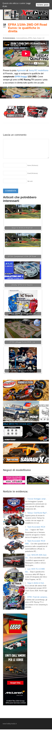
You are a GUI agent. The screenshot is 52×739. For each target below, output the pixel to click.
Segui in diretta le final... (36, 583)
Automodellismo (21, 38)
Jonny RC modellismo (38, 70)
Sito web (30, 181)
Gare (34, 38)
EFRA (30, 38)
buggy (24, 76)
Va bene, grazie (42, 5)
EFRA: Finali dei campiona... (37, 597)
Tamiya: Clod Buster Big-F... (37, 513)
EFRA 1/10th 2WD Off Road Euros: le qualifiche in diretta (27, 28)
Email (32, 173)
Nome (32, 165)
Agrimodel (21, 70)
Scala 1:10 (40, 38)
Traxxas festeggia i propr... (37, 499)
